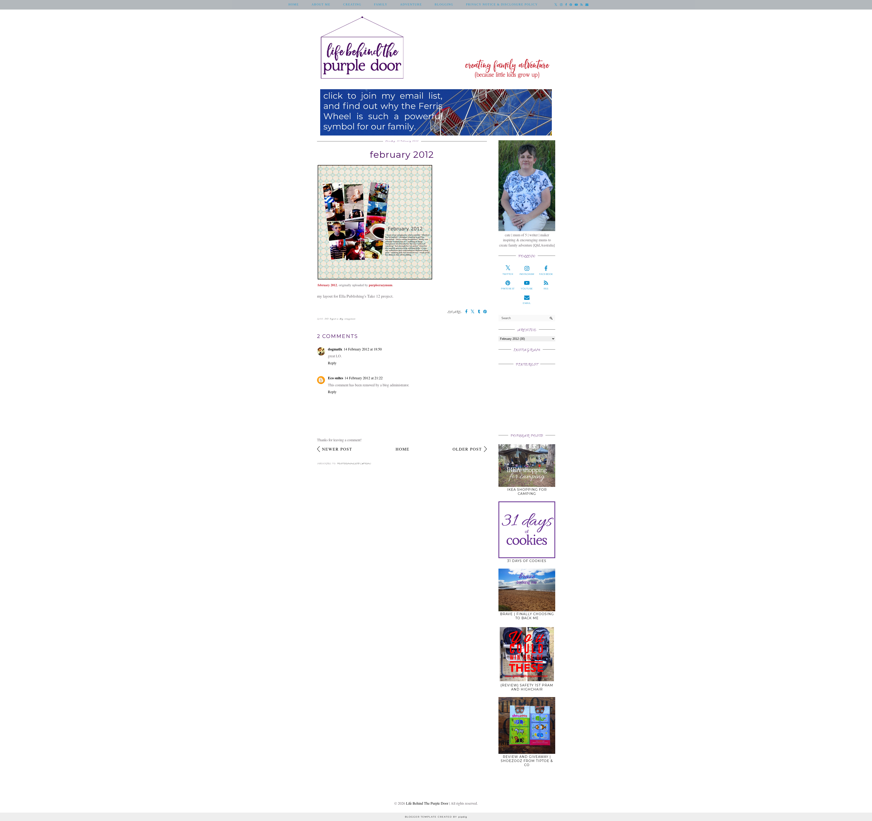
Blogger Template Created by (436, 816)
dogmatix (335, 349)
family (380, 4)
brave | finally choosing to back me (527, 616)
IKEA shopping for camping (527, 492)
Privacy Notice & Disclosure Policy (502, 4)
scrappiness (349, 319)
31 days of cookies (526, 561)
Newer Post (337, 449)
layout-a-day (336, 319)
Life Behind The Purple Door (427, 803)
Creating (352, 4)
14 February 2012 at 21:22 (363, 377)
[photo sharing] (375, 278)
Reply (332, 362)
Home (293, 4)
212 (327, 319)
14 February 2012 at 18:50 (363, 349)
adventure (411, 4)
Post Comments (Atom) (354, 463)
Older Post (467, 449)
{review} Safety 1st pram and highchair (526, 687)
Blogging (444, 4)
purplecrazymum (380, 285)
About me (321, 4)
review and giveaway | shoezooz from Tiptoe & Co (527, 761)
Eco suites (335, 377)
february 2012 (327, 285)
